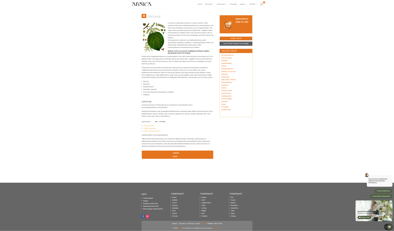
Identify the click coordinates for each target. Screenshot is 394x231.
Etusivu (200, 4)
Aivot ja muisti (226, 58)
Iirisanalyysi (233, 4)
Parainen (204, 216)
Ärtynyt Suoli (226, 110)
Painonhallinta (226, 82)
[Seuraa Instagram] (147, 216)
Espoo (174, 197)
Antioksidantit (226, 63)
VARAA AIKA (176, 155)
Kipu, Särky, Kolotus (228, 80)
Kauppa (242, 4)
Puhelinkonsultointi (149, 128)
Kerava (174, 213)
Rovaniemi (234, 205)
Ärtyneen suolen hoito (150, 203)
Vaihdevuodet (226, 96)
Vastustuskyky (226, 99)
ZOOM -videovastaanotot (151, 131)
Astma (223, 66)
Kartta (203, 223)
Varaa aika (208, 4)
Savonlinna (234, 208)
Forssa (174, 203)
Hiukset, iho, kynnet (228, 71)
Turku (232, 211)
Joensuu (175, 205)
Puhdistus (224, 85)
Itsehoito (252, 4)
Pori (232, 197)
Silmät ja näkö (226, 90)
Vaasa (233, 213)
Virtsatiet (224, 107)
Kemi (174, 211)
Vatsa (223, 104)
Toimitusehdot (148, 198)
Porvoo (233, 200)
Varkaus (233, 216)
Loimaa (204, 208)
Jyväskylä (175, 208)
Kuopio (204, 197)
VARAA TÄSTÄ (236, 38)
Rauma (233, 203)
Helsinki (174, 200)
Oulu (203, 213)
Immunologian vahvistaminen (153, 209)
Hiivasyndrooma (227, 69)
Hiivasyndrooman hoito (151, 206)
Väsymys (224, 101)
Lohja (203, 205)
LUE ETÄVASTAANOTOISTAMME (236, 43)
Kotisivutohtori (216, 228)
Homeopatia (221, 4)
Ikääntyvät (225, 77)
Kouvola (175, 216)
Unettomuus (226, 93)
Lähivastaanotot (148, 126)
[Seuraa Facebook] (143, 216)
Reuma (223, 88)
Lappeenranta (206, 203)
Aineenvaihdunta (227, 55)
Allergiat (224, 60)
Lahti (203, 200)
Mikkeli (204, 211)
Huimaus (224, 74)
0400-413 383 (242, 22)
